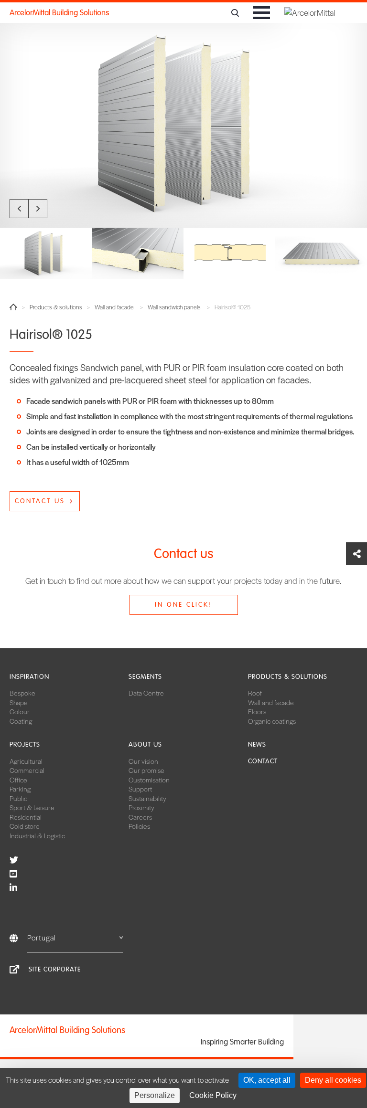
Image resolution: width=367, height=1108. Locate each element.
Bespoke (22, 692)
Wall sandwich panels (174, 307)
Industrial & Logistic (37, 835)
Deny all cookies (333, 1080)
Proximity (141, 807)
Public (18, 798)
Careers (140, 817)
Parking (20, 788)
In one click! (183, 605)
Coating (21, 721)
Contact (263, 761)
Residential (26, 817)
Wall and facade (114, 307)
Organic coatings (272, 721)
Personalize (154, 1095)
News (257, 744)
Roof (255, 692)
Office (18, 779)
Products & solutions (56, 307)
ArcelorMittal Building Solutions (59, 13)
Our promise (146, 770)
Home (13, 307)
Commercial (27, 770)
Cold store (25, 826)
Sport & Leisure (32, 807)
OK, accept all (267, 1080)
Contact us (40, 501)
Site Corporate (55, 969)
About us (145, 744)
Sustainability (147, 798)
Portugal (41, 937)
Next (37, 208)
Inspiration (29, 677)
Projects (25, 744)
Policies (139, 826)
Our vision (143, 761)
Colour (20, 711)
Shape (19, 702)
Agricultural (26, 761)
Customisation (149, 779)
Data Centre (146, 692)
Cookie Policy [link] (213, 1095)
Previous (19, 208)
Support (140, 788)
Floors (257, 711)
